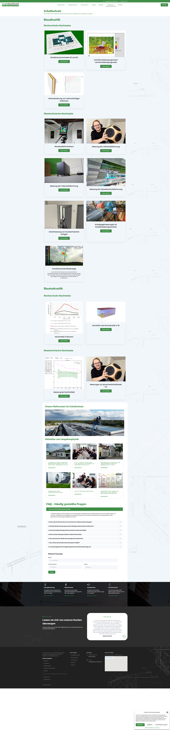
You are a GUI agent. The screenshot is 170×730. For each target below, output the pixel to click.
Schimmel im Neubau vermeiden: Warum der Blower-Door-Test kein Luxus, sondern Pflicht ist (58, 464)
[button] (167, 712)
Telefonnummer (52, 564)
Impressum (157, 727)
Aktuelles (120, 5)
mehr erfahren (64, 61)
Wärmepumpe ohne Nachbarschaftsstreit (55, 492)
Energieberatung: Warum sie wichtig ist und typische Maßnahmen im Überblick (110, 492)
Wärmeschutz (84, 5)
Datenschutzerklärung (149, 727)
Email (90, 660)
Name (50, 557)
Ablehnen (149, 724)
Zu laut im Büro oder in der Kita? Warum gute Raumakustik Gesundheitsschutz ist (84, 464)
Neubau (94, 5)
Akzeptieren (140, 724)
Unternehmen (60, 5)
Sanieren (101, 5)
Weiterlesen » (52, 467)
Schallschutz (110, 5)
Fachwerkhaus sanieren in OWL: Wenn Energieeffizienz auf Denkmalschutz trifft (111, 464)
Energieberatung (72, 5)
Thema (85, 564)
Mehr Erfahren (69, 595)
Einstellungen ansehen (161, 724)
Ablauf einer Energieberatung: (84, 491)
